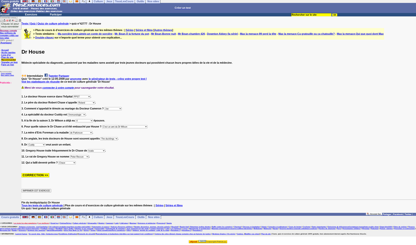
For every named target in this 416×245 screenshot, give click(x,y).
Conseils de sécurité (86, 234)
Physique (366, 228)
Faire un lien (7, 64)
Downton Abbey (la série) (222, 33)
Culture (98, 217)
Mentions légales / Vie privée (223, 234)
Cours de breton (295, 227)
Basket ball (184, 227)
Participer (56, 14)
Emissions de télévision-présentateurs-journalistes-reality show (353, 227)
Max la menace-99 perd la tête (258, 33)
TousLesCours (125, 217)
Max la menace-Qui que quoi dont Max (360, 33)
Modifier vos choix (252, 234)
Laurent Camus (21, 234)
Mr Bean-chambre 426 (191, 33)
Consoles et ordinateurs (277, 227)
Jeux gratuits (6, 73)
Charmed (237, 227)
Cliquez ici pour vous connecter (10, 25)
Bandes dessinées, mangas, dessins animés (152, 227)
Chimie (264, 227)
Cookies (240, 234)
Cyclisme (306, 227)
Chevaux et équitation (251, 227)
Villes (128, 230)
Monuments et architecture (199, 228)
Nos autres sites (7, 75)
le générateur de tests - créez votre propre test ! (118, 78)
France (51, 228)
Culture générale (79, 223)
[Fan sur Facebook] (374, 214)
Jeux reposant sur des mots (137, 228)
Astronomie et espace (100, 227)
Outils (141, 217)
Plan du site (7, 57)
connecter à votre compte (58, 87)
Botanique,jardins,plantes (200, 227)
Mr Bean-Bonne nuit (163, 33)
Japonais (109, 223)
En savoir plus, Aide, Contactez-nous (43, 234)
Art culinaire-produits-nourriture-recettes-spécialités (70, 227)
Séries (130, 30)
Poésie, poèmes (386, 228)
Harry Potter (69, 228)
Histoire (101, 223)
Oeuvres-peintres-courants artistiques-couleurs (298, 228)
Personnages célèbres (352, 228)
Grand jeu (54, 223)
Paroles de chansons (327, 228)
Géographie (92, 223)
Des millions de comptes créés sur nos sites (9, 34)
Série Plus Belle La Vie (73, 230)
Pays (339, 228)
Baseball (174, 227)
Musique (133, 223)
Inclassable (99, 228)
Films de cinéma (400, 227)
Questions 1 (175, 230)
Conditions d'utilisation (68, 234)
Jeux (109, 217)
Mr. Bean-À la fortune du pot (132, 33)
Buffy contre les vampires (222, 227)
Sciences (22, 230)
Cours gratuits (10, 217)
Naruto (275, 228)
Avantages (6, 43)
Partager (64, 76)
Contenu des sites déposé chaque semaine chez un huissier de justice (183, 234)
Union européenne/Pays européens (111, 230)
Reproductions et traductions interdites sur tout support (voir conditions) (124, 234)
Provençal (161, 223)
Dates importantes (319, 227)
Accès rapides (8, 52)
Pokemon (374, 228)
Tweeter (53, 76)
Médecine (267, 228)
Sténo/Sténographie (54, 230)
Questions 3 (197, 230)
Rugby (14, 230)
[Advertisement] (10, 100)
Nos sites (154, 217)
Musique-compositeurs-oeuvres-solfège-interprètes (232, 228)
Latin (117, 223)
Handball (59, 228)
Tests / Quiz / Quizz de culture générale (45, 23)
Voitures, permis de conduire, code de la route (150, 230)
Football (44, 228)
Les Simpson (176, 228)
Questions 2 (186, 230)
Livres (185, 228)
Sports (169, 223)
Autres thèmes (163, 30)
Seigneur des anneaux (36, 230)
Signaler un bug (9, 62)
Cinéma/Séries (66, 223)
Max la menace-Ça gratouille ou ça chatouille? (306, 33)
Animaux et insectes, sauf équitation (33, 227)
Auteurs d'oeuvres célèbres (122, 227)
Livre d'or (6, 55)
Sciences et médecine (147, 223)
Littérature (124, 223)
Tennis (93, 230)
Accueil (4, 14)
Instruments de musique (115, 228)
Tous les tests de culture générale (42, 205)
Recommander (8, 60)
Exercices (31, 14)
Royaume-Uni (5, 230)
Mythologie (258, 228)
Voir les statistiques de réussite (40, 81)
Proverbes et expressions (404, 228)
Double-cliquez (44, 37)
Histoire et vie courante (84, 228)
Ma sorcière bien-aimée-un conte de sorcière (85, 33)
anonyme (76, 78)
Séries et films (144, 30)
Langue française (157, 228)
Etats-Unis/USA (386, 227)
